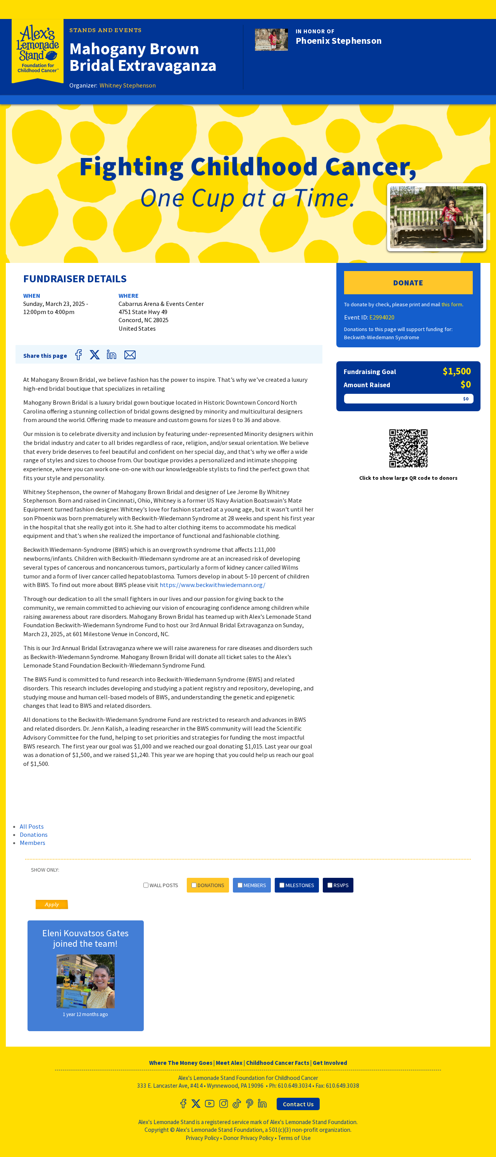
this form (451, 304)
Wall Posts (164, 885)
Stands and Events (105, 30)
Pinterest (249, 1103)
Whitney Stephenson (128, 85)
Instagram (223, 1103)
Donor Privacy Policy (248, 1138)
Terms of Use (294, 1138)
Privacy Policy (202, 1138)
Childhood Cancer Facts (277, 1062)
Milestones (300, 885)
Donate (408, 282)
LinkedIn (113, 354)
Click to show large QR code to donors (408, 477)
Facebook (80, 354)
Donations (34, 834)
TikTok (236, 1103)
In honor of (315, 31)
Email (129, 354)
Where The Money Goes (180, 1062)
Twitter (95, 354)
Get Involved (330, 1062)
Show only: (45, 869)
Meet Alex (229, 1062)
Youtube (209, 1103)
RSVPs (341, 885)
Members (32, 842)
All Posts (32, 826)
